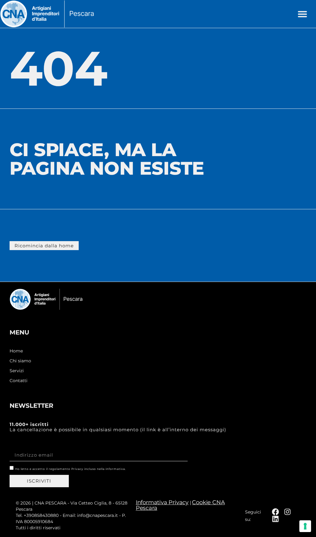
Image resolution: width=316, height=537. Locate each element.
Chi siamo (20, 361)
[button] (302, 13)
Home (16, 351)
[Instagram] (287, 511)
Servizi (17, 370)
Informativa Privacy (162, 502)
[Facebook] (275, 511)
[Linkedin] (275, 518)
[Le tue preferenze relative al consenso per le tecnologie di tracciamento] (305, 526)
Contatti (18, 380)
